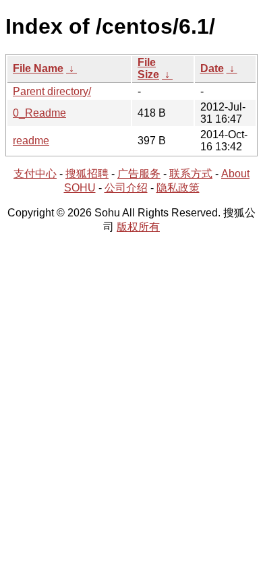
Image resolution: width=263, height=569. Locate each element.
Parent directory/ (52, 91)
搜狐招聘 (87, 173)
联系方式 (190, 173)
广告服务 (138, 173)
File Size (148, 68)
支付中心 (35, 173)
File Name (38, 68)
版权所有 (138, 227)
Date (212, 68)
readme (31, 140)
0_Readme (39, 113)
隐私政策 (178, 187)
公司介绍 (126, 187)
